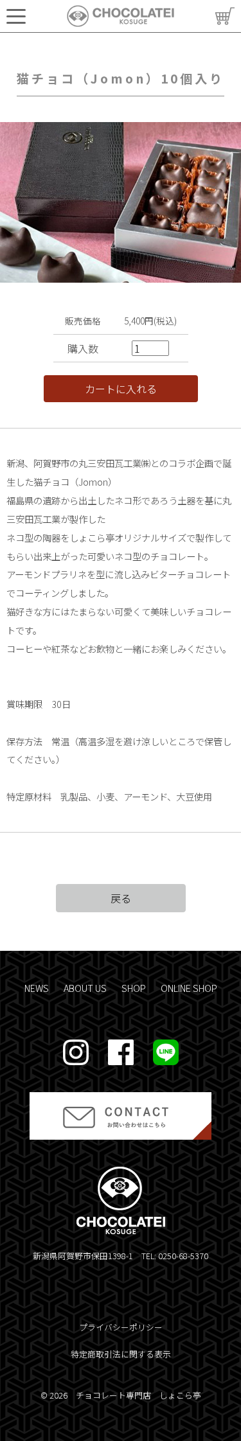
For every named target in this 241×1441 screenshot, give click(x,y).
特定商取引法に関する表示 (121, 1354)
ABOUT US (85, 988)
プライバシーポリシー (121, 1327)
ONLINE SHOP (189, 988)
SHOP (133, 988)
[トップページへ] (120, 16)
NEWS (36, 988)
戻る (121, 898)
